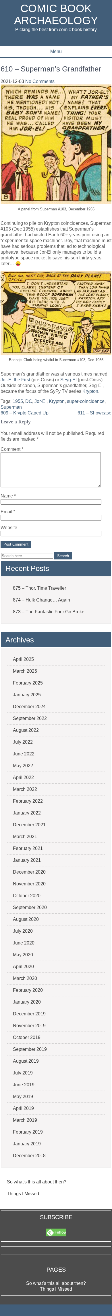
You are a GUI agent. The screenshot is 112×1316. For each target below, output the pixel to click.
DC (28, 401)
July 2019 (23, 1072)
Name (8, 495)
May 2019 (23, 1096)
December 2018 (29, 1155)
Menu (56, 51)
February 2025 (28, 682)
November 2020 (29, 883)
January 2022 (27, 812)
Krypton (90, 391)
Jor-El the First (15, 379)
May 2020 (23, 954)
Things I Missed (23, 1193)
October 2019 (26, 1037)
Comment (12, 449)
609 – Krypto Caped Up (25, 412)
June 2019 (23, 1084)
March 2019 (25, 1120)
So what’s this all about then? (56, 1283)
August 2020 (26, 919)
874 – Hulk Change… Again (41, 599)
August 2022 (26, 730)
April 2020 (23, 966)
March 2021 (25, 836)
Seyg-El (68, 379)
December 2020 (29, 872)
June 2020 (23, 942)
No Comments (40, 81)
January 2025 (27, 694)
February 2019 (28, 1132)
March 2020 (25, 978)
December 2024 (29, 706)
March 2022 (25, 789)
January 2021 (27, 860)
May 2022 (23, 765)
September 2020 (30, 907)
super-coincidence (86, 401)
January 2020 (27, 1002)
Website (9, 527)
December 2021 (29, 824)
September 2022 (30, 718)
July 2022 (23, 742)
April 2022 (23, 777)
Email (8, 511)
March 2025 (25, 671)
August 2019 (26, 1061)
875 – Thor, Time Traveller (39, 588)
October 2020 (26, 895)
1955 (18, 401)
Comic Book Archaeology (56, 14)
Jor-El (40, 401)
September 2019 (30, 1049)
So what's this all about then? (36, 1181)
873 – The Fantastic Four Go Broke (48, 611)
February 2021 (28, 848)
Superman (11, 407)
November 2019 (29, 1025)
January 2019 (27, 1143)
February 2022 (28, 801)
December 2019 (29, 1013)
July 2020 (23, 931)
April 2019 (23, 1108)
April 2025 (23, 659)
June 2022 (23, 753)
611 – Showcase (94, 412)
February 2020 (28, 990)
